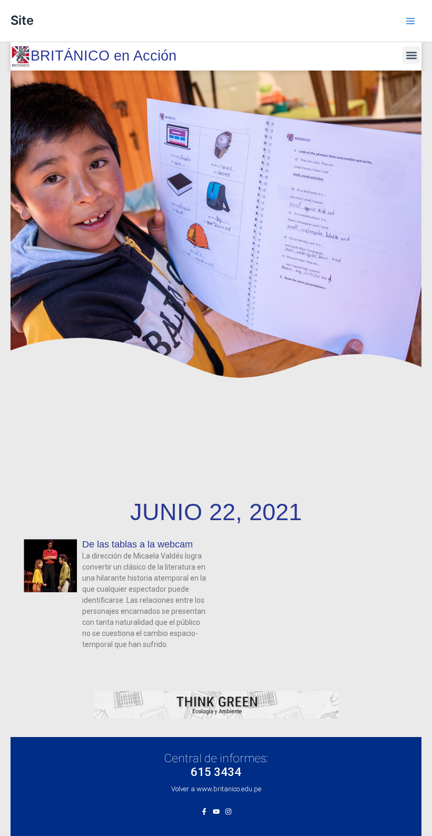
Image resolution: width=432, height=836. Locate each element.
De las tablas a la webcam (137, 544)
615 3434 (216, 772)
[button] (411, 55)
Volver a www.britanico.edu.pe (216, 789)
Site (22, 20)
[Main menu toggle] (410, 21)
